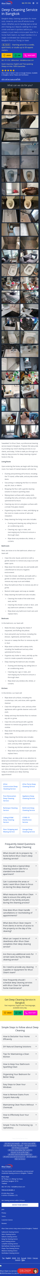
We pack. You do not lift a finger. (20, 1152)
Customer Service (7, 1220)
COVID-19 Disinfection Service (27, 819)
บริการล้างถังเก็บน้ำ (32, 1157)
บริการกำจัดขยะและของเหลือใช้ (20, 1148)
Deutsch (17, 1260)
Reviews (4, 1223)
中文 (18, 1258)
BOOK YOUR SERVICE (20, 1205)
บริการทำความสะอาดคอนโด (12, 1143)
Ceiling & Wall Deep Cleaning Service (8, 819)
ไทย (3, 1258)
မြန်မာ (23, 1260)
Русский (23, 1258)
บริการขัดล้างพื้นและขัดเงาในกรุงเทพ (13, 1145)
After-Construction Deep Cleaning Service (10, 786)
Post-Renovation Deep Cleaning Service (9, 798)
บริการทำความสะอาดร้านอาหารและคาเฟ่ (14, 1157)
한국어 (29, 1258)
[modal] (36, 3)
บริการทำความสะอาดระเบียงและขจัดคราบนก (20, 1154)
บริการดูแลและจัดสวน (30, 1145)
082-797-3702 (26, 3)
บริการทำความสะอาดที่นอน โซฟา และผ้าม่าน (20, 1150)
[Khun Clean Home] (7, 3)
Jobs (3, 1209)
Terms (4, 1216)
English (8, 1258)
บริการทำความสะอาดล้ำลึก (11, 79)
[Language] (32, 3)
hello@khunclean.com (27, 60)
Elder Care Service (20, 1159)
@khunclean (15, 60)
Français (35, 1258)
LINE (19, 55)
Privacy (4, 1213)
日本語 (14, 1258)
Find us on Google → (8, 1190)
